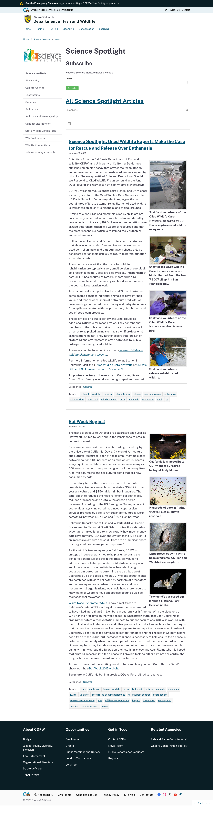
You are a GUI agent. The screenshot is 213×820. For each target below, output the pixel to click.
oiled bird (93, 399)
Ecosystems (32, 94)
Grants (70, 745)
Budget (27, 739)
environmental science (82, 700)
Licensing (68, 28)
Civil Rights (64, 794)
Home (27, 28)
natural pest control (139, 694)
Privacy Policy (110, 794)
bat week (137, 689)
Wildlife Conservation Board (170, 745)
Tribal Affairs (31, 774)
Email (69, 78)
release (137, 394)
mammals (134, 399)
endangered (164, 700)
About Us (175, 10)
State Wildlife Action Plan (40, 130)
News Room (115, 745)
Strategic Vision (32, 768)
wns (100, 700)
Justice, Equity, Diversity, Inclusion (38, 747)
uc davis (84, 694)
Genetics (30, 102)
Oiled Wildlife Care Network (114, 364)
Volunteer (72, 764)
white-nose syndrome (117, 700)
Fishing (39, 28)
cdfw (126, 689)
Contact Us (146, 794)
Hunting (53, 28)
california (94, 689)
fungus (136, 700)
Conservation (86, 28)
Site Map (129, 794)
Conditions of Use (86, 794)
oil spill (85, 394)
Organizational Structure (38, 762)
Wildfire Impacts (35, 138)
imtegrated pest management (108, 694)
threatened (149, 700)
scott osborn (160, 694)
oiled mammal (109, 399)
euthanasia (170, 394)
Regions (113, 758)
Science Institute (35, 73)
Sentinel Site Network (38, 123)
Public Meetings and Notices (83, 752)
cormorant (148, 399)
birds (122, 399)
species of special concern (84, 706)
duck (159, 399)
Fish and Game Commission (170, 739)
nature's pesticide (155, 689)
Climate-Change (34, 87)
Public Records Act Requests (126, 752)
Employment (73, 739)
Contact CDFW (117, 739)
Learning (104, 28)
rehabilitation (122, 394)
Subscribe (72, 88)
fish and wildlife (111, 689)
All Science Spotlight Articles (105, 101)
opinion (108, 394)
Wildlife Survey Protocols (40, 152)
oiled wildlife (77, 399)
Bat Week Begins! (87, 421)
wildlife (96, 394)
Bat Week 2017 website (104, 668)
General (87, 386)
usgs (105, 706)
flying (73, 694)
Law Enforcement (34, 756)
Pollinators (31, 109)
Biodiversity (32, 80)
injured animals (152, 394)
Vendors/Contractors (78, 758)
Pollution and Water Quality (41, 116)
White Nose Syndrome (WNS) (88, 603)
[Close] (209, 3)
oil (167, 399)
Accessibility (45, 794)
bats (83, 689)
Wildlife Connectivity (37, 145)
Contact (186, 10)
